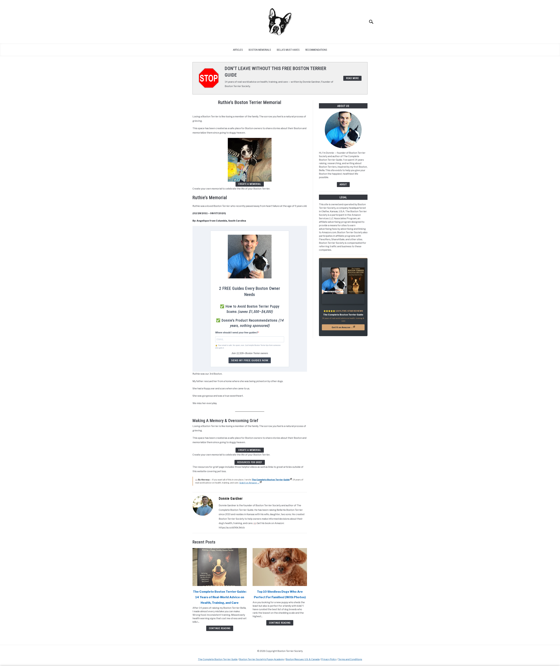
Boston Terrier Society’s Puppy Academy (261, 659)
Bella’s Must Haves (288, 49)
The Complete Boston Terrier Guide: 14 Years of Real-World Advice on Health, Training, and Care (219, 597)
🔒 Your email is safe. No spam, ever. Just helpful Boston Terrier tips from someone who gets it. (248, 346)
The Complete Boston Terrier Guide (218, 659)
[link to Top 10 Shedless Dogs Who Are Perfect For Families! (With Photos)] (280, 567)
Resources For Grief (249, 462)
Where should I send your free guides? (236, 332)
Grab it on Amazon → (249, 482)
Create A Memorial (249, 184)
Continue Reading (219, 628)
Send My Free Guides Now (249, 360)
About (343, 184)
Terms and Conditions (350, 659)
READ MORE (352, 78)
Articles (238, 49)
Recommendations (316, 49)
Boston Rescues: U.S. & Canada (303, 659)
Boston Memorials (260, 49)
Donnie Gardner (231, 498)
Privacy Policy (328, 659)
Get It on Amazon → (342, 327)
